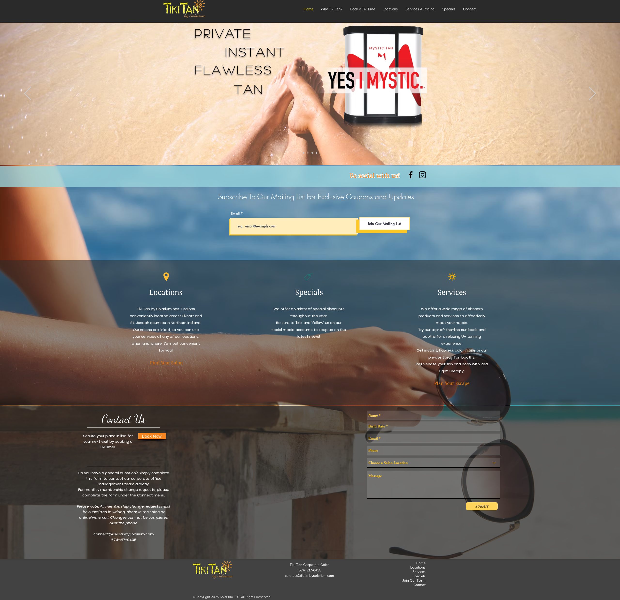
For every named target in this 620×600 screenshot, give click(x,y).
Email (235, 213)
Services (452, 292)
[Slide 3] (312, 153)
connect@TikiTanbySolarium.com (123, 534)
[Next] (592, 94)
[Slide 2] (308, 153)
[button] (362, 9)
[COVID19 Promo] (303, 153)
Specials (419, 576)
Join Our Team (414, 580)
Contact (419, 585)
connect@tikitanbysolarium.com (309, 575)
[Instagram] (422, 175)
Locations (418, 567)
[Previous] (27, 94)
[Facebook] (410, 175)
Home (421, 563)
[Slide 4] (316, 153)
